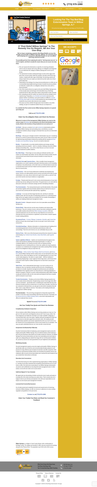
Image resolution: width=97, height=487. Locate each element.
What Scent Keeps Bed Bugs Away (46, 464)
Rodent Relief (19, 207)
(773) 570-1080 (80, 28)
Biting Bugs (19, 252)
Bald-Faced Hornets (44, 252)
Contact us (30, 394)
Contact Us (58, 8)
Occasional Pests (20, 219)
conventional (32, 99)
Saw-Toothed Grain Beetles (30, 234)
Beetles (18, 144)
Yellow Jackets (27, 252)
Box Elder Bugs (20, 153)
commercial (40, 127)
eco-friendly (36, 96)
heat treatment (43, 96)
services (27, 122)
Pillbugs (33, 219)
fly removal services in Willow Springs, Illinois (27, 296)
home (33, 127)
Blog (80, 8)
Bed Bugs (18, 135)
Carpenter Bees (31, 161)
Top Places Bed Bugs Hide (44, 466)
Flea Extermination (21, 187)
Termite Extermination (22, 279)
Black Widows (26, 240)
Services (25, 8)
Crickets (28, 219)
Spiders (18, 240)
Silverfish (44, 219)
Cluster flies (53, 219)
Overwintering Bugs (21, 226)
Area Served (70, 8)
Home (17, 8)
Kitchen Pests (19, 233)
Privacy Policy (39, 473)
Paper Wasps (35, 252)
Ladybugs (18, 193)
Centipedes (39, 219)
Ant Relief (18, 127)
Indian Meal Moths (42, 234)
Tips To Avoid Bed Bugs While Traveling (47, 468)
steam (25, 99)
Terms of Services (49, 473)
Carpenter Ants (20, 161)
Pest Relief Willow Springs (34, 46)
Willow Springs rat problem (41, 211)
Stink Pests (19, 265)
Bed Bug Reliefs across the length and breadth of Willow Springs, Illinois (36, 53)
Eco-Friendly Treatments (41, 8)
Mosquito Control (20, 202)
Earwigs (18, 180)
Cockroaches (19, 171)
